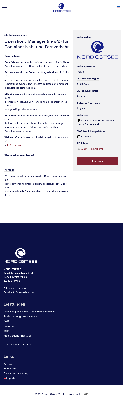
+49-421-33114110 (17, 288)
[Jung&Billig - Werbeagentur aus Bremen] (85, 394)
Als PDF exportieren (92, 148)
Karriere (8, 364)
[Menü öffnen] (4, 7)
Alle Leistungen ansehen (18, 344)
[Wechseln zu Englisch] (118, 7)
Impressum (10, 368)
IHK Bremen (14, 145)
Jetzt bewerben (97, 161)
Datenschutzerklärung (16, 373)
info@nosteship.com (22, 292)
